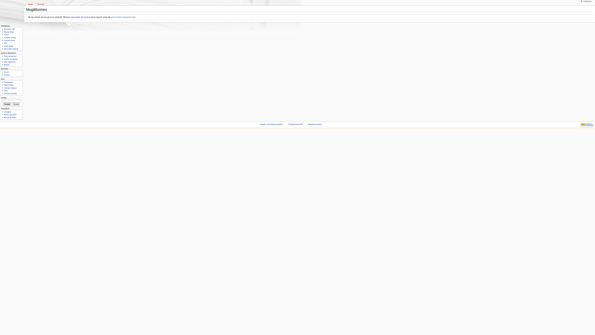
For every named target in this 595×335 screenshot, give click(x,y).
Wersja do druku (10, 117)
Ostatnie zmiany (10, 37)
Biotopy (6, 65)
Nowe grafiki (8, 46)
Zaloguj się (587, 1)
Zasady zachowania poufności (271, 124)
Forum (6, 35)
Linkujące (7, 112)
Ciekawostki (8, 82)
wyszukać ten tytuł (79, 17)
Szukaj (3, 98)
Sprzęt (6, 72)
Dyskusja (40, 4)
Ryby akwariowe (10, 56)
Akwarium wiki (9, 29)
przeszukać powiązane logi (123, 17)
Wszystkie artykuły (11, 49)
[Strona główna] (12, 12)
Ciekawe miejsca (10, 88)
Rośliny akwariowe (11, 59)
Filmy (6, 91)
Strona (30, 4)
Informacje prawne (315, 124)
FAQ (5, 43)
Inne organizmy (9, 62)
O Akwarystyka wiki (295, 124)
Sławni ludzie (8, 85)
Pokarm (7, 75)
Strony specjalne (10, 115)
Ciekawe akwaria (10, 93)
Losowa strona (9, 40)
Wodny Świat (9, 32)
